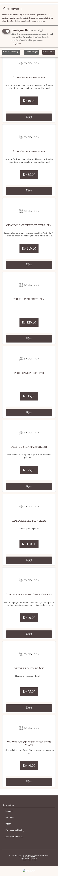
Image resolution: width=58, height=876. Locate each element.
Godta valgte (31, 52)
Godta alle (48, 52)
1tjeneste (16, 43)
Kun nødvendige (11, 52)
